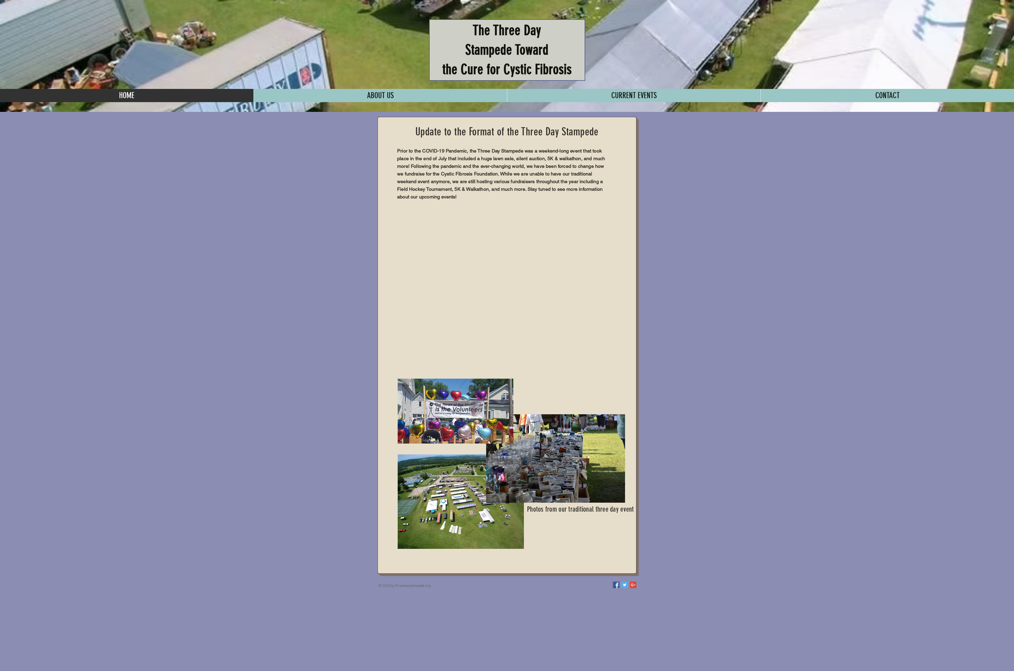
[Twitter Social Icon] (624, 585)
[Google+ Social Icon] (633, 585)
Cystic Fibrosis (538, 69)
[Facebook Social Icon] (616, 585)
